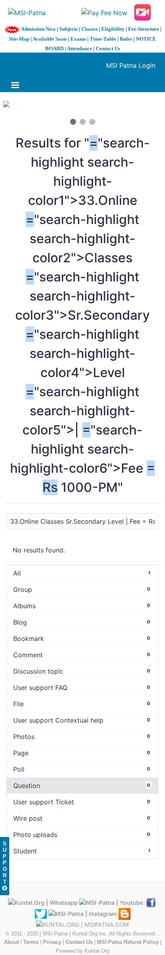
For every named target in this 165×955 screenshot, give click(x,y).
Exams (78, 39)
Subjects (68, 29)
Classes (89, 29)
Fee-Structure (143, 29)
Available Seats (49, 39)
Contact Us (108, 48)
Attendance (79, 48)
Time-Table (103, 39)
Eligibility (113, 29)
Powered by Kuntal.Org (82, 951)
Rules (126, 39)
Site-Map (19, 39)
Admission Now (38, 29)
